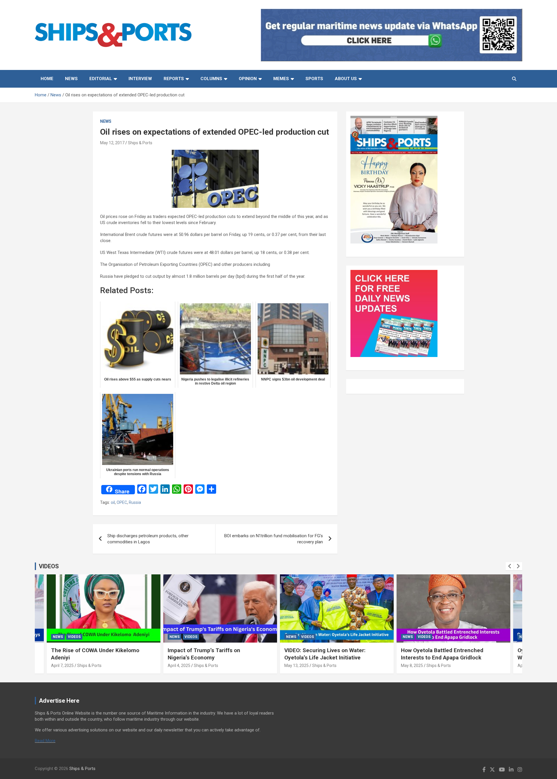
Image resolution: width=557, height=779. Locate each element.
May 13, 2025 (296, 665)
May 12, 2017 (112, 142)
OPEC (122, 502)
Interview (140, 78)
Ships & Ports (140, 142)
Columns (211, 78)
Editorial (100, 78)
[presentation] (510, 566)
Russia (135, 502)
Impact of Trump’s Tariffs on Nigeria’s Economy (204, 654)
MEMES (281, 78)
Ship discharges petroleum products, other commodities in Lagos (148, 538)
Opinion (248, 78)
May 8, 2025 (412, 665)
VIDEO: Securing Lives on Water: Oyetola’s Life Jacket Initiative (325, 654)
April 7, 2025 (62, 665)
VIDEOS (49, 566)
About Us (346, 78)
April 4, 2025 (179, 665)
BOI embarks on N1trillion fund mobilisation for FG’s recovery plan (273, 538)
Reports (174, 78)
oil (113, 502)
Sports (314, 78)
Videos (74, 637)
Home (47, 78)
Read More (45, 740)
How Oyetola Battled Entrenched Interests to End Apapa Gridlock (442, 654)
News (71, 78)
